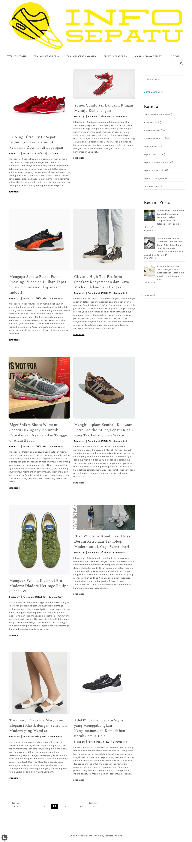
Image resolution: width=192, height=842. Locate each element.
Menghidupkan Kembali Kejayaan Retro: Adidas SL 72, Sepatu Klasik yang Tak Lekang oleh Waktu (104, 430)
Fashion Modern (152, 130)
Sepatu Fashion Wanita (156, 162)
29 (44, 806)
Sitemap (176, 56)
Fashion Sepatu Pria (46, 56)
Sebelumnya (16, 804)
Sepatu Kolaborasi (116, 56)
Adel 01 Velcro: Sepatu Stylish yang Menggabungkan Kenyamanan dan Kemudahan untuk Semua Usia (100, 728)
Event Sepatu (151, 122)
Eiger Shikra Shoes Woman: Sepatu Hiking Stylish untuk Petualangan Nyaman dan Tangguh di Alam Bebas (39, 432)
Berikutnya (93, 804)
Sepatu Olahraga (153, 178)
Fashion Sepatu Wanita (81, 56)
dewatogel (149, 295)
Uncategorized (151, 186)
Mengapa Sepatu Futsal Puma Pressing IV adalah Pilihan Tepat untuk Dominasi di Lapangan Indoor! (37, 284)
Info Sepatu (18, 56)
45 (81, 806)
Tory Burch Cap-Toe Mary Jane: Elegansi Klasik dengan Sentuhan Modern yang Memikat (38, 726)
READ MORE (14, 192)
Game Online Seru (153, 91)
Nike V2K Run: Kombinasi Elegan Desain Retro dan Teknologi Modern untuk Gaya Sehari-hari (103, 541)
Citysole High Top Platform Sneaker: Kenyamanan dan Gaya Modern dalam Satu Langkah (101, 282)
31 (65, 806)
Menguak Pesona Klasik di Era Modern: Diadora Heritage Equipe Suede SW (38, 586)
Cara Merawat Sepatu (149, 56)
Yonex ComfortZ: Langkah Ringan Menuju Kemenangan (103, 108)
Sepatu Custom (152, 154)
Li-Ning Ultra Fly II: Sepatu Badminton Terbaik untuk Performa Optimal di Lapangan (36, 142)
